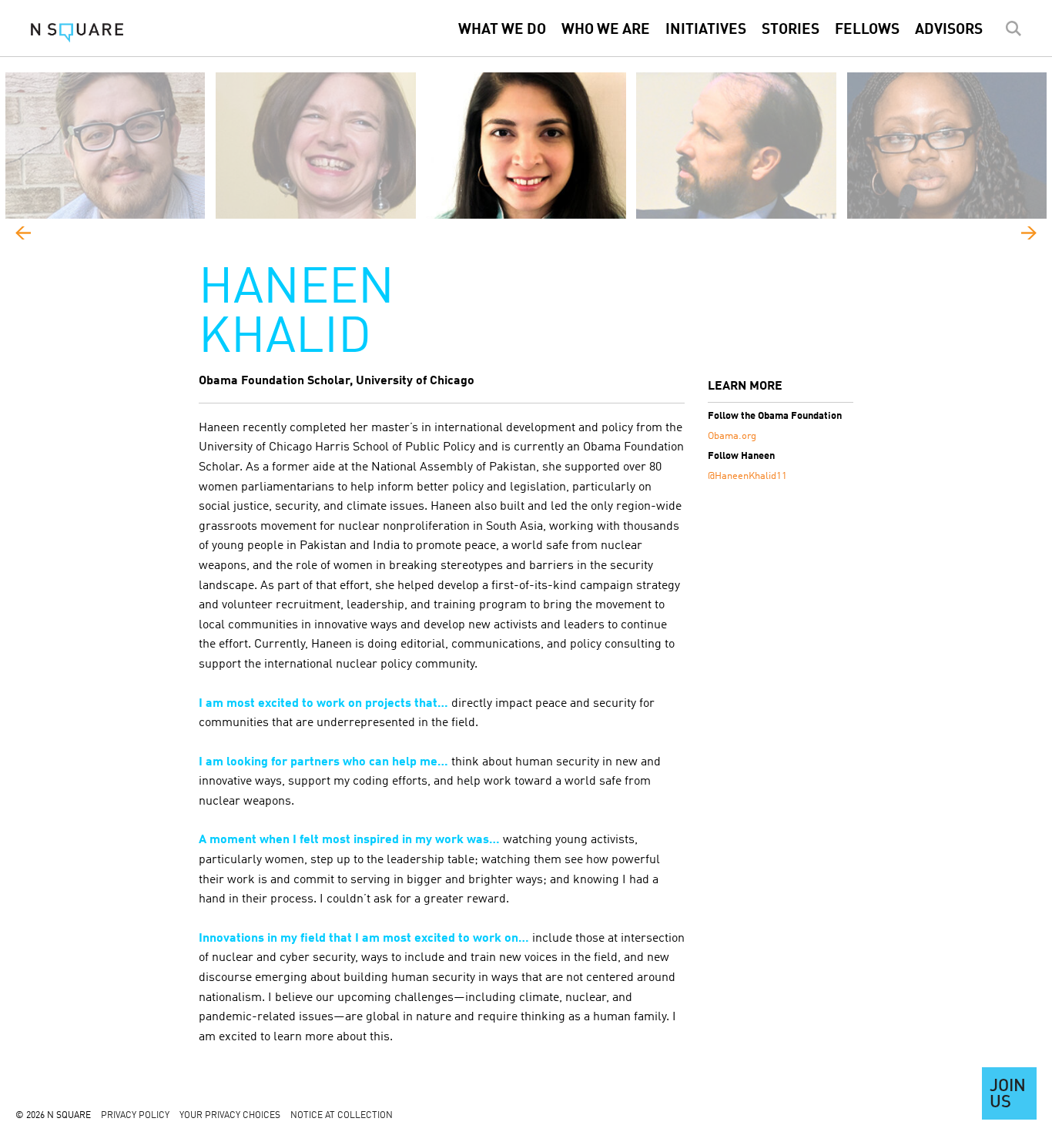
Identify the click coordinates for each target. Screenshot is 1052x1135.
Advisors (949, 30)
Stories (790, 30)
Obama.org (732, 436)
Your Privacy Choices (229, 1115)
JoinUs (1008, 1095)
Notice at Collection (341, 1115)
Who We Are (605, 30)
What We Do (502, 30)
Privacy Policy (135, 1115)
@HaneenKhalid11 (747, 476)
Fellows (867, 30)
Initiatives (705, 30)
